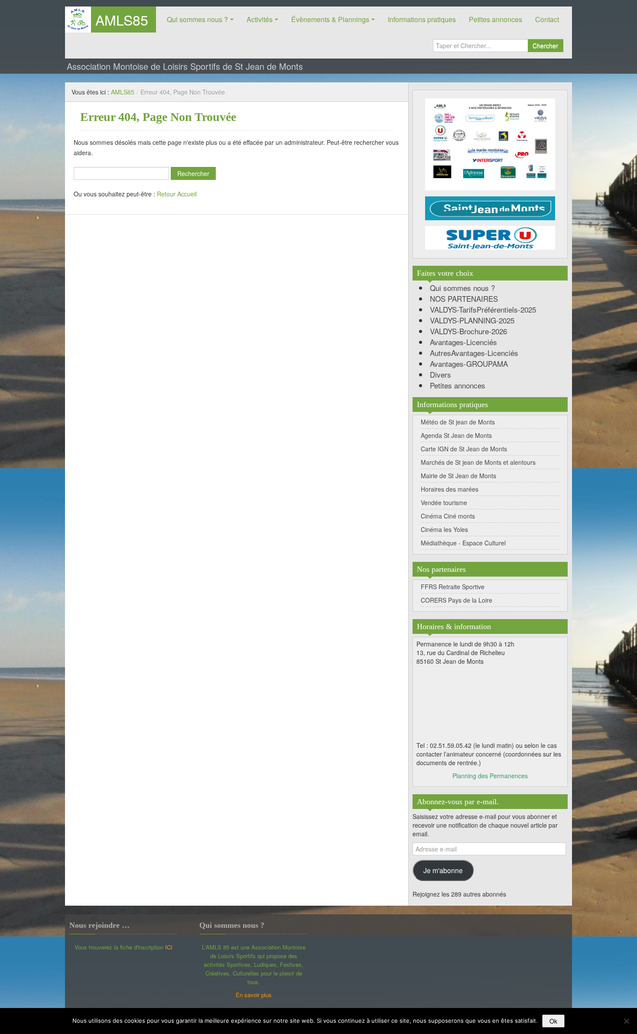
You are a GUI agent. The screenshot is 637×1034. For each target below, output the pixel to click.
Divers (440, 374)
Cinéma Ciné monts (448, 516)
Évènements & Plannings (330, 19)
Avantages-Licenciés (463, 341)
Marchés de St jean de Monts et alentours (478, 462)
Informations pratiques (422, 19)
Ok (553, 1021)
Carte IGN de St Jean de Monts (464, 448)
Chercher (545, 45)
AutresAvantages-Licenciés (474, 352)
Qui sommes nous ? (197, 19)
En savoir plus (254, 995)
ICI (168, 947)
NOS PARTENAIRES (464, 298)
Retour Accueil (177, 193)
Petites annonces (495, 19)
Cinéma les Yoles (444, 529)
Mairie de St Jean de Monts (458, 475)
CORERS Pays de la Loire (456, 600)
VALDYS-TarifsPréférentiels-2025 (483, 309)
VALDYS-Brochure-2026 (468, 331)
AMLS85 (121, 19)
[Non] (626, 1021)
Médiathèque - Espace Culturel (463, 542)
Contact (547, 19)
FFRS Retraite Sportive (452, 586)
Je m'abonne (443, 870)
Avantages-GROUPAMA (469, 363)
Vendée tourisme (444, 502)
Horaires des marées (449, 489)
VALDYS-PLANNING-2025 (472, 320)
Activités (260, 19)
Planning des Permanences (490, 775)
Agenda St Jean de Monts (456, 435)
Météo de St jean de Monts (458, 422)
